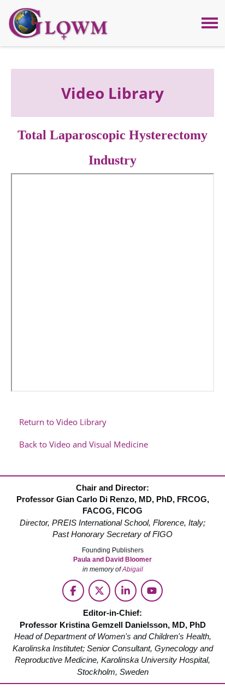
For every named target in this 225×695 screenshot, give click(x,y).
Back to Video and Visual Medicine (83, 444)
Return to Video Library (62, 421)
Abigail (132, 569)
